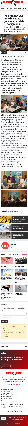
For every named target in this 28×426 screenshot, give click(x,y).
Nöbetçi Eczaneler (8, 389)
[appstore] (9, 411)
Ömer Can (13, 244)
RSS (4, 418)
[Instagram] (14, 385)
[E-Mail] (11, 248)
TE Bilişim (18, 424)
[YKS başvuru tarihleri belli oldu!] (7, 260)
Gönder (4, 321)
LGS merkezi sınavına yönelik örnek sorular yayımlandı (6, 278)
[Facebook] (8, 385)
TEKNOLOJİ (17, 8)
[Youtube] (17, 385)
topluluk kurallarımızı (16, 327)
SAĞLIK (4, 406)
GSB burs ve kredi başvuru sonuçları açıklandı (19, 294)
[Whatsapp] (20, 385)
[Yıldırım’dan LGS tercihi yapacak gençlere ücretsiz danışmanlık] (14, 42)
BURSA (3, 8)
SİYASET (9, 8)
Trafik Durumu (6, 393)
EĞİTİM (24, 404)
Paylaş (4, 52)
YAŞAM (4, 408)
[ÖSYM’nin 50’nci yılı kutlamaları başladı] (21, 260)
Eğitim (14, 13)
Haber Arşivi (6, 400)
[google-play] (17, 411)
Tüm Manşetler (7, 396)
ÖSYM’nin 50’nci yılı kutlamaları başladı (19, 265)
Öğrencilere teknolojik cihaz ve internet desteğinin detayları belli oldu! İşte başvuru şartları (7, 296)
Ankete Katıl (5, 366)
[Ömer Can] (5, 245)
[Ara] (25, 3)
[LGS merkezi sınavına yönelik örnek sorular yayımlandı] (7, 272)
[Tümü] (26, 346)
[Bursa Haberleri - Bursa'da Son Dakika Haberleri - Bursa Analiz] (13, 3)
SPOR (24, 8)
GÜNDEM (5, 404)
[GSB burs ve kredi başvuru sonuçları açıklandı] (21, 288)
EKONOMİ (18, 406)
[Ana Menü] (1, 3)
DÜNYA (17, 404)
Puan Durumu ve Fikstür (9, 395)
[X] (11, 385)
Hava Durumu (6, 391)
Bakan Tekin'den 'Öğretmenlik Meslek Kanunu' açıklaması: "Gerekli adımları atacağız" (20, 279)
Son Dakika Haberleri (8, 398)
